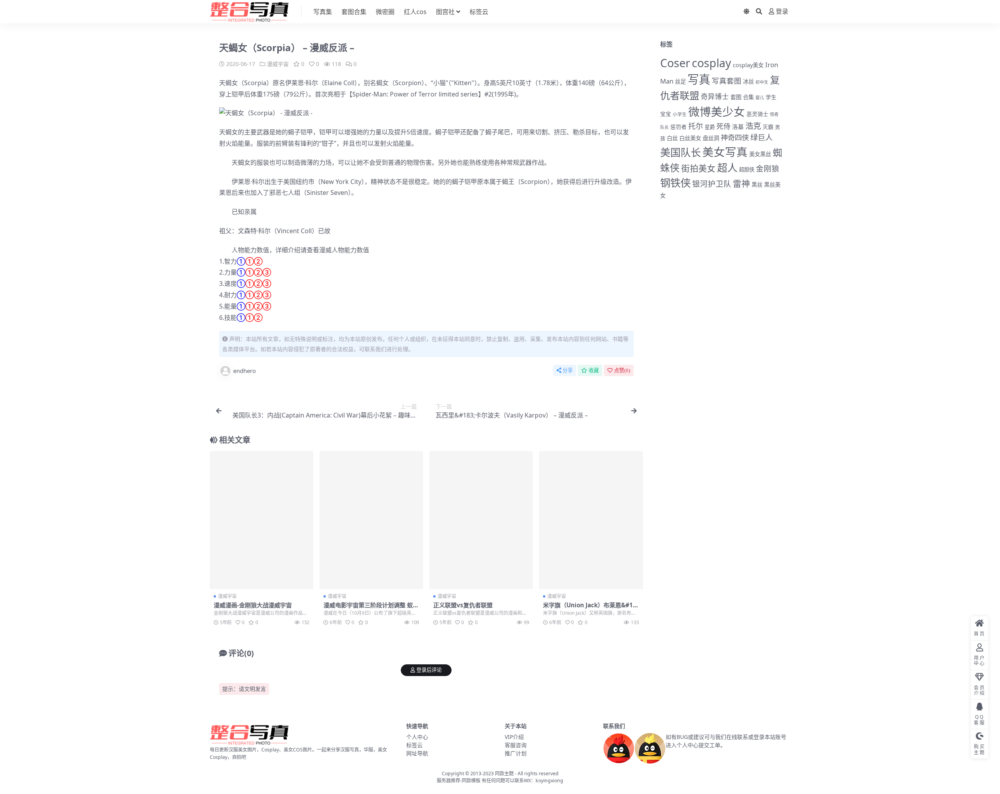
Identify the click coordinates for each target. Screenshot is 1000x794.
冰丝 (748, 81)
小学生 (680, 114)
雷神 (741, 183)
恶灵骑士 (757, 114)
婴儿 (759, 97)
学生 (771, 97)
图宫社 (445, 11)
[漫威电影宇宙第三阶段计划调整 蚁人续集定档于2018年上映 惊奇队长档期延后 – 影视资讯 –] (371, 520)
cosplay (711, 62)
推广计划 (516, 753)
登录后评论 (429, 670)
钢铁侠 (675, 183)
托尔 (695, 126)
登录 (782, 11)
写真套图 (726, 81)
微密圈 (385, 11)
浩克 (753, 125)
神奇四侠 (735, 137)
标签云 (479, 11)
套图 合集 (742, 97)
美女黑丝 (760, 154)
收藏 (594, 370)
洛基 (738, 126)
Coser (675, 62)
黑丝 (757, 184)
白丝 (672, 138)
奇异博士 (715, 96)
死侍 (723, 126)
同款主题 (504, 773)
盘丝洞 (711, 138)
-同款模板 (470, 780)
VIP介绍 (514, 736)
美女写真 (725, 151)
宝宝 (665, 114)
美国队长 (680, 152)
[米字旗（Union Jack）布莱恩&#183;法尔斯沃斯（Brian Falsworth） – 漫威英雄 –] (591, 520)
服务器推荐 (448, 780)
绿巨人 (761, 137)
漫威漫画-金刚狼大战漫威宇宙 (253, 605)
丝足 (680, 81)
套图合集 (353, 11)
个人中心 (417, 736)
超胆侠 (746, 169)
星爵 (710, 126)
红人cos (415, 11)
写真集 (322, 11)
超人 (727, 168)
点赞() (622, 370)
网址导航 (417, 753)
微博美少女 (716, 111)
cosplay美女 (748, 65)
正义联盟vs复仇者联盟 (463, 605)
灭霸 (767, 126)
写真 (699, 79)
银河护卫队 (711, 183)
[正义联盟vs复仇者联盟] (481, 520)
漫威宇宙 (278, 64)
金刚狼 (767, 168)
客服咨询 (516, 745)
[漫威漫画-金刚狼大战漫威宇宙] (261, 520)
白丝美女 (690, 138)
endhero (244, 371)
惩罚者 (678, 126)
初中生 (761, 82)
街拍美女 (698, 168)
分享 (567, 370)
